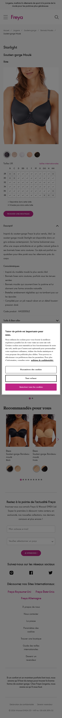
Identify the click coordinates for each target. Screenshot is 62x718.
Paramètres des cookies (31, 369)
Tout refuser (31, 378)
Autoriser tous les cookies (31, 387)
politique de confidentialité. (42, 360)
